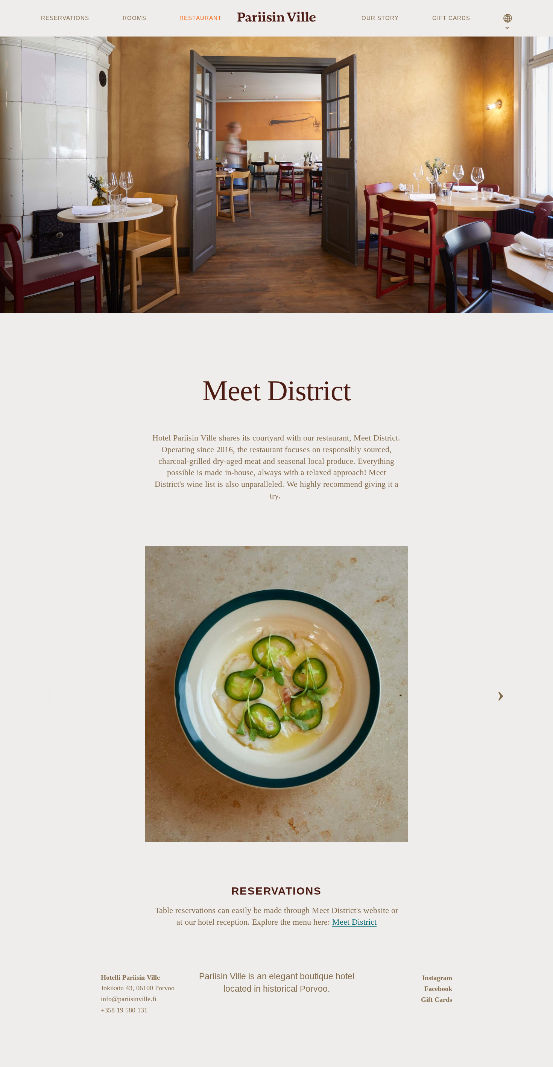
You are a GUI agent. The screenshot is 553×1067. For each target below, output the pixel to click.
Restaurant (200, 18)
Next (501, 693)
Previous (51, 693)
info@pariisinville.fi (128, 999)
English (507, 19)
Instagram (437, 978)
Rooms (134, 18)
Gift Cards (436, 999)
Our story (380, 18)
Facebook (438, 988)
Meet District (354, 922)
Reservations (65, 18)
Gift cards (451, 18)
